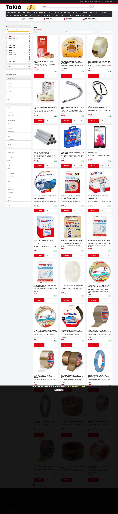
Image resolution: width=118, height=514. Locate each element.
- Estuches (9, 123)
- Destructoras (10, 115)
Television (78, 15)
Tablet (62, 15)
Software (56, 15)
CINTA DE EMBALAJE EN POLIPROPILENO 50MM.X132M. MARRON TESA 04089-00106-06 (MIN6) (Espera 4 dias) (99, 331)
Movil (97, 12)
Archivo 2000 (15, 38)
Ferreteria (67, 12)
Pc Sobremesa (17, 15)
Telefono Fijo (70, 15)
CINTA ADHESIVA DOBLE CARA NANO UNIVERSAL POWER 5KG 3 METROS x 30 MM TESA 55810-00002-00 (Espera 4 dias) (72, 152)
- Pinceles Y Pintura (11, 173)
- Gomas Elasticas (11, 139)
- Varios (8, 205)
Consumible (42, 12)
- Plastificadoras (10, 176)
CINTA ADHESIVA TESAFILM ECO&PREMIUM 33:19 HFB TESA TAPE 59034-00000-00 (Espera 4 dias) (71, 241)
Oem (14, 52)
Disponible (10, 66)
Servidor (49, 15)
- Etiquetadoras (10, 126)
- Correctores (10, 110)
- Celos (8, 104)
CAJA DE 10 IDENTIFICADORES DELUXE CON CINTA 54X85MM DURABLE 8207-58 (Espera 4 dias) (99, 106)
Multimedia (104, 12)
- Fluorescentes (10, 131)
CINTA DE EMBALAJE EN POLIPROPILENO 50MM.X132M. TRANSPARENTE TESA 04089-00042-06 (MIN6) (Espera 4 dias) (45, 376)
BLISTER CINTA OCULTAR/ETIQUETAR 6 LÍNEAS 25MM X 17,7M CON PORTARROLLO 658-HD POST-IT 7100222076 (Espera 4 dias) (72, 62)
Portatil (32, 15)
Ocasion (89, 15)
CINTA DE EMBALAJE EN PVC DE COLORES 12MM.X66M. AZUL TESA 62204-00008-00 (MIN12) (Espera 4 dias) (98, 376)
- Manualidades (10, 157)
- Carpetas (9, 99)
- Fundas (9, 133)
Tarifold (14, 59)
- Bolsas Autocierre (11, 94)
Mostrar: (97, 31)
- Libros (8, 155)
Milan (14, 50)
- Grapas (9, 144)
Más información (74, 386)
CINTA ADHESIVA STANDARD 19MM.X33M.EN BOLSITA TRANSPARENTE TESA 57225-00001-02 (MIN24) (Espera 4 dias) (98, 197)
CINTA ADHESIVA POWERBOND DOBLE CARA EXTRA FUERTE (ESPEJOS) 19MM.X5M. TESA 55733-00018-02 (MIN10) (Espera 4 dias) (45, 197)
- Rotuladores (10, 189)
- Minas (8, 160)
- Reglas (9, 187)
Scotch (14, 56)
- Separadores (10, 195)
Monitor (92, 12)
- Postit (8, 181)
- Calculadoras (10, 96)
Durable (15, 43)
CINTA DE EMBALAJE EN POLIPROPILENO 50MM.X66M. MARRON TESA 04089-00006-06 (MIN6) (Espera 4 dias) (72, 376)
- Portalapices (10, 179)
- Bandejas (9, 86)
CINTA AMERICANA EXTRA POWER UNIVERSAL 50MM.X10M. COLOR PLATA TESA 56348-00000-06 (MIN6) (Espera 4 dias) (71, 331)
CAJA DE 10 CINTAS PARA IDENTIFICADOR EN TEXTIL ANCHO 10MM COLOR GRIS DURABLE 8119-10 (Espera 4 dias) (72, 107)
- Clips (8, 107)
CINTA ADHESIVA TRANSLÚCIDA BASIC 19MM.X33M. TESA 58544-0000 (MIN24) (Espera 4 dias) (99, 241)
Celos (20, 22)
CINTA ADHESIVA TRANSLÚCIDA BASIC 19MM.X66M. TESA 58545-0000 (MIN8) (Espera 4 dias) (45, 286)
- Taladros (9, 200)
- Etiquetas (9, 128)
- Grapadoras (10, 141)
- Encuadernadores (11, 120)
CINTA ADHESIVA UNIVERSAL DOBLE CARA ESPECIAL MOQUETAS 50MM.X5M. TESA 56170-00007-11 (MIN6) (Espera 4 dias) (45, 331)
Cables (19, 12)
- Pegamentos (10, 171)
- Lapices (9, 149)
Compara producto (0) (37, 29)
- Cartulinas (9, 102)
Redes (38, 15)
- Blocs (8, 88)
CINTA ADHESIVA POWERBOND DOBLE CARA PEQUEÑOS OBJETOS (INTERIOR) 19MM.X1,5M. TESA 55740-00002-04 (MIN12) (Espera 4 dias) (72, 197)
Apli (14, 36)
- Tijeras (9, 202)
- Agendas (9, 80)
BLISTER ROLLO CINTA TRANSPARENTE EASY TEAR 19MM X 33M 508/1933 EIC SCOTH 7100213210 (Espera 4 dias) (99, 62)
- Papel (8, 168)
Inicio (8, 22)
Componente (26, 12)
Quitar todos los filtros (11, 74)
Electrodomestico (57, 12)
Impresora (78, 12)
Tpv (84, 15)
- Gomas (9, 136)
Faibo (14, 45)
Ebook (48, 12)
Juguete (85, 12)
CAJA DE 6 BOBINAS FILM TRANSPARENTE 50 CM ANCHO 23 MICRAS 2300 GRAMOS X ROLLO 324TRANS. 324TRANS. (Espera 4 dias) (44, 152)
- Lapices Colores (10, 152)
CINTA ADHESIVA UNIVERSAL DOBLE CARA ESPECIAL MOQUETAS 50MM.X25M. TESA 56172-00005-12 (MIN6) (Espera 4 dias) (99, 287)
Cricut (14, 40)
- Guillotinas (9, 147)
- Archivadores (10, 83)
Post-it (14, 54)
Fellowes (15, 47)
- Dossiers (9, 118)
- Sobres (9, 197)
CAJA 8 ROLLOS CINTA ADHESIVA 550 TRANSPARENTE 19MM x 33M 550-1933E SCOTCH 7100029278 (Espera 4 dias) (45, 107)
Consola (34, 12)
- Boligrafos (9, 91)
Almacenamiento (11, 12)
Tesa (14, 61)
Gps (73, 12)
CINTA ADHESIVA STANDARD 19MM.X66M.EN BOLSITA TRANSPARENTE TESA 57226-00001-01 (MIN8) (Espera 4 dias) (44, 242)
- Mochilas (9, 165)
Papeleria (9, 15)
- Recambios (9, 184)
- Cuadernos (9, 112)
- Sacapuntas (10, 192)
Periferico (25, 15)
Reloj (43, 15)
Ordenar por (69, 31)
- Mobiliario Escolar (11, 163)
